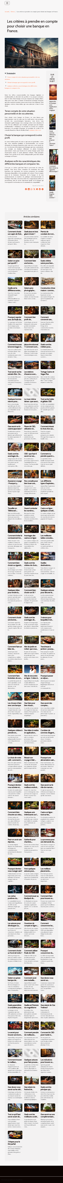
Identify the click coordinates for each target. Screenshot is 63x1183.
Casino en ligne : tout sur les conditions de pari (47, 814)
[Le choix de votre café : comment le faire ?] (15, 750)
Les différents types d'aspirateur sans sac (47, 483)
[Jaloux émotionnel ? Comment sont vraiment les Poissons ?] (31, 337)
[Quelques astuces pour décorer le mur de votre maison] (48, 583)
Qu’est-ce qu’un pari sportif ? (13, 262)
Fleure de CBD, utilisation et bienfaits (29, 428)
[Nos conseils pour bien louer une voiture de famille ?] (31, 474)
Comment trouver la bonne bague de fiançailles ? (15, 346)
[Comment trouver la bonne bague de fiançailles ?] (15, 337)
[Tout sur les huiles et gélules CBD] (48, 392)
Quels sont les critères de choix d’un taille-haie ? (30, 565)
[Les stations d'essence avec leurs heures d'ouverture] (31, 365)
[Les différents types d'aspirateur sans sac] (48, 474)
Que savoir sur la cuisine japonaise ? (15, 427)
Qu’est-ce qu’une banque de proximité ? (14, 980)
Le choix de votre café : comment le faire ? (15, 759)
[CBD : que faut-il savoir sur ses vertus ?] (31, 447)
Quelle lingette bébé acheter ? (52, 194)
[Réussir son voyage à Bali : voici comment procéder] (31, 750)
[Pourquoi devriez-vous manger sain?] (15, 862)
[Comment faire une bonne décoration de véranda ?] (31, 254)
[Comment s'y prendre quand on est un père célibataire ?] (48, 447)
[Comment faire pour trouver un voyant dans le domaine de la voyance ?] (48, 889)
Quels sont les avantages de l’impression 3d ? (14, 456)
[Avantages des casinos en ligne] (31, 528)
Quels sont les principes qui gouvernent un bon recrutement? (47, 1090)
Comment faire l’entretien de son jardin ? (14, 678)
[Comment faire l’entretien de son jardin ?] (15, 669)
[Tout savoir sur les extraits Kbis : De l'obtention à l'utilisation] (15, 365)
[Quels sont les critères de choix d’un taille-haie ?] (31, 556)
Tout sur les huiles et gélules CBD (47, 400)
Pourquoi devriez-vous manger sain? (15, 870)
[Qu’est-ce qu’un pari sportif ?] (15, 254)
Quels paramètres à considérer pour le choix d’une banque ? (14, 1008)
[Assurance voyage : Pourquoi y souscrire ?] (15, 474)
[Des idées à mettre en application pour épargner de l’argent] (31, 723)
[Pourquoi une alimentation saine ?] (48, 750)
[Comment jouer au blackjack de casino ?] (31, 889)
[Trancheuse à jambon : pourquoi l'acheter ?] (48, 639)
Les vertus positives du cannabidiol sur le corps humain (14, 899)
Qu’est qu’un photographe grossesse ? (29, 290)
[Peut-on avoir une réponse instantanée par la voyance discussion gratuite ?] (15, 832)
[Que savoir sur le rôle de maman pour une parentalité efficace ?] (48, 778)
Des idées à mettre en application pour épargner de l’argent (31, 733)
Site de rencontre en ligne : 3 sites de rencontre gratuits (31, 678)
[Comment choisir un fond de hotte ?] (15, 943)
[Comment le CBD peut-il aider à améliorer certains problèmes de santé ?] (48, 1025)
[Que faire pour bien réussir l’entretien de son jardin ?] (31, 696)
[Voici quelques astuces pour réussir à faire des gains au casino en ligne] (31, 862)
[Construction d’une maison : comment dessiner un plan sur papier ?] (48, 281)
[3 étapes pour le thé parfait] (15, 1134)
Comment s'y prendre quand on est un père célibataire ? (47, 457)
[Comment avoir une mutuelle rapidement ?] (31, 971)
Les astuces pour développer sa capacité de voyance (14, 926)
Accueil (7, 11)
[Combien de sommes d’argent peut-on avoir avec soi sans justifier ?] (48, 723)
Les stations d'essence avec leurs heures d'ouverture (30, 375)
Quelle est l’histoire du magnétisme (31, 1006)
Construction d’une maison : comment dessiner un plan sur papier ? (48, 291)
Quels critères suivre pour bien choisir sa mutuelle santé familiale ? (48, 264)
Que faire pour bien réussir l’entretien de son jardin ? (30, 706)
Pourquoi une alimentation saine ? (48, 759)
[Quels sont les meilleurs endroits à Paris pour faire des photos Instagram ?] (31, 778)
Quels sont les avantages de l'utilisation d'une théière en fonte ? (31, 621)
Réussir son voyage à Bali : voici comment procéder (30, 761)
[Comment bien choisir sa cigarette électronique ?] (53, 156)
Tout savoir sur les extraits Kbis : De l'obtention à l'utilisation (14, 375)
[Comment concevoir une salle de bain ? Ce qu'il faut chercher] (48, 310)
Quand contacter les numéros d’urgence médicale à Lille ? (30, 511)
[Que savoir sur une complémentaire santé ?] (48, 1107)
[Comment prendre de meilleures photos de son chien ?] (31, 1025)
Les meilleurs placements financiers (46, 871)
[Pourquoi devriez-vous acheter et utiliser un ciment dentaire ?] (15, 778)
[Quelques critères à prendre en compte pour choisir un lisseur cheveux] (15, 723)
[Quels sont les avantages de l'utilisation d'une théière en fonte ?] (31, 610)
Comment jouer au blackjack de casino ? (31, 898)
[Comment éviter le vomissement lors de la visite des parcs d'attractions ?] (15, 528)
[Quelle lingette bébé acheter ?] (52, 183)
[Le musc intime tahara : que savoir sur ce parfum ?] (31, 392)
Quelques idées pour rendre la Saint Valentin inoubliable (14, 593)
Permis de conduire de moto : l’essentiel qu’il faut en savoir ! (48, 235)
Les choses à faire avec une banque (14, 704)
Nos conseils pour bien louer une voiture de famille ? (31, 484)
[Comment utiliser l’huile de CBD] (31, 943)
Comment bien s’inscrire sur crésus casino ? (15, 814)
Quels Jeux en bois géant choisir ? (31, 232)
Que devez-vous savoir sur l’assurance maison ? (47, 981)
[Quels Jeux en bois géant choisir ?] (31, 224)
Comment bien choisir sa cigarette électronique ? (53, 168)
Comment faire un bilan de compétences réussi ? (15, 650)
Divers (13, 11)
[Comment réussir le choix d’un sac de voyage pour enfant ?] (48, 419)
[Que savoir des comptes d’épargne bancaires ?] (48, 696)
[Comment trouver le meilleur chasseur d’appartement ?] (15, 1053)
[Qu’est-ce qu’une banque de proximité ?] (15, 971)
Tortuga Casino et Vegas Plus (47, 373)
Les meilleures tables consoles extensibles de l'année (46, 539)
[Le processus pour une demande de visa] (48, 832)
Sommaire (11, 73)
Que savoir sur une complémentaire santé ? (48, 1116)
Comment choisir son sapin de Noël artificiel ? (15, 233)
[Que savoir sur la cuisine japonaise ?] (15, 419)
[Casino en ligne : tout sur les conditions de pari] (48, 805)
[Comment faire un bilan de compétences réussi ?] (15, 639)
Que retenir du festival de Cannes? (29, 1089)
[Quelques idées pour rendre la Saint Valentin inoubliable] (15, 583)
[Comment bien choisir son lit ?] (31, 583)
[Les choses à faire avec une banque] (15, 696)
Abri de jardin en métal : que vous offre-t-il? (30, 649)
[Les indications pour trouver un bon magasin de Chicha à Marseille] (48, 1053)
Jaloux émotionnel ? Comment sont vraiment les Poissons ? (31, 348)
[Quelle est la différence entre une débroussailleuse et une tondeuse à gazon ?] (15, 281)
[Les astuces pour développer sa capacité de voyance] (15, 916)
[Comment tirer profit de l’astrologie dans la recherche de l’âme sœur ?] (31, 310)
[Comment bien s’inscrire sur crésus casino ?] (15, 805)
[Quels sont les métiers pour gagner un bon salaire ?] (48, 337)
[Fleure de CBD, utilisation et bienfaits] (31, 419)
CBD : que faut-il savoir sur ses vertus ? (30, 456)
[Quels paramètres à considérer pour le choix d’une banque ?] (15, 998)
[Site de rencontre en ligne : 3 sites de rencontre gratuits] (31, 669)
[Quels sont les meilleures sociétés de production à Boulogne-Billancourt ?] (31, 1107)
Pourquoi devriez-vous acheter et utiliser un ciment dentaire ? (15, 788)
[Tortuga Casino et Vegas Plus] (48, 365)
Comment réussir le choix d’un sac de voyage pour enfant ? (47, 429)
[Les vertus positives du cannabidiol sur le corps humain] (15, 889)
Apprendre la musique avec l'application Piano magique (53, 106)
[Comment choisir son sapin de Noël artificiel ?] (15, 224)
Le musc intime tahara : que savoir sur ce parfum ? (31, 401)
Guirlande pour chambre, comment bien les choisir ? (31, 843)
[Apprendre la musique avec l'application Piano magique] (53, 92)
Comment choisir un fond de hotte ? (15, 951)
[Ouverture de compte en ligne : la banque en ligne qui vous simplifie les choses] (31, 916)
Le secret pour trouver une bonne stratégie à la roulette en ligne (15, 1035)
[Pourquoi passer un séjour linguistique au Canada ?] (48, 669)
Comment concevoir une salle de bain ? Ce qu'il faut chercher (47, 320)
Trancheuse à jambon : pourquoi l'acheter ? (48, 649)
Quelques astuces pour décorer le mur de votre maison (47, 593)
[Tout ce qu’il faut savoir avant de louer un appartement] (15, 1107)
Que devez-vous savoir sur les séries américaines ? (15, 1089)
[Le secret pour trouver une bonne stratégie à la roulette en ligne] (15, 1025)
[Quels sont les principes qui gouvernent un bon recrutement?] (48, 1080)
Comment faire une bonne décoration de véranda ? (30, 264)
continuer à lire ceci (35, 130)
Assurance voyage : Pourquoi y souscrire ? (15, 483)
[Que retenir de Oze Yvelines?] (48, 998)
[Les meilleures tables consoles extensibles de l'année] (48, 528)
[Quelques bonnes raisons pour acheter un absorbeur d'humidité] (15, 392)
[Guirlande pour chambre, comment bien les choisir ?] (31, 832)
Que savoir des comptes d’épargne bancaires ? (46, 706)
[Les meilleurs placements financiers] (48, 862)
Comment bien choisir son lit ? (30, 591)
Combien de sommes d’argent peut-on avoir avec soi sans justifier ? (48, 733)
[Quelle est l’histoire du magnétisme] (31, 998)
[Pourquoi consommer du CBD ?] (48, 943)
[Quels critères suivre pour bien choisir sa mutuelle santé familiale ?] (48, 254)
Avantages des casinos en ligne (30, 536)
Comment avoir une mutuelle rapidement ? (30, 980)
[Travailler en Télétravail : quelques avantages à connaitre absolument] (15, 501)
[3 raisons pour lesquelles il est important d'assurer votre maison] (48, 610)
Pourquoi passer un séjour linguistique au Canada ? (47, 679)
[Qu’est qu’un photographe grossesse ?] (31, 281)
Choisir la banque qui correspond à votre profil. (21, 82)
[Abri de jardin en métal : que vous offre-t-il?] (31, 639)
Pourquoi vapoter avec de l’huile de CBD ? (14, 319)
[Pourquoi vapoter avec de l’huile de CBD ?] (15, 310)
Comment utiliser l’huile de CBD (30, 951)
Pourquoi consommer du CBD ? (46, 952)
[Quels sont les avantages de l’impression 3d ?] (15, 447)
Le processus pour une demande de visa (47, 841)
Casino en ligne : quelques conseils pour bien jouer (47, 510)
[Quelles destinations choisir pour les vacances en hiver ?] (48, 556)
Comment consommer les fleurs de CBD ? (47, 925)
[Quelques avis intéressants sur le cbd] (31, 805)
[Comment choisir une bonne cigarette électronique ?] (15, 610)
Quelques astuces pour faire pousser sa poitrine (31, 1062)
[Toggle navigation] (7, 3)
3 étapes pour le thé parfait (14, 1143)
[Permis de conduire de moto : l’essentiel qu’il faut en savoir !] (48, 224)
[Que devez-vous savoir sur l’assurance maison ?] (48, 971)
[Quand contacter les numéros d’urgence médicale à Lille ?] (31, 501)
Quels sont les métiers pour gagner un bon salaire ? (46, 348)
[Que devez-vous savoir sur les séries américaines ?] (15, 1080)
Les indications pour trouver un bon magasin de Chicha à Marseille (47, 1063)
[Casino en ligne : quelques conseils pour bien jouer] (48, 501)
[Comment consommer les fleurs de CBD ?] (48, 916)
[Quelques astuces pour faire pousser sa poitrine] (31, 1053)
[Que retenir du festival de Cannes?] (31, 1080)
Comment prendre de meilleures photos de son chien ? (31, 1035)
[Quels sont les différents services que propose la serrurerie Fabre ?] (52, 121)
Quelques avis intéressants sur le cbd (31, 814)
